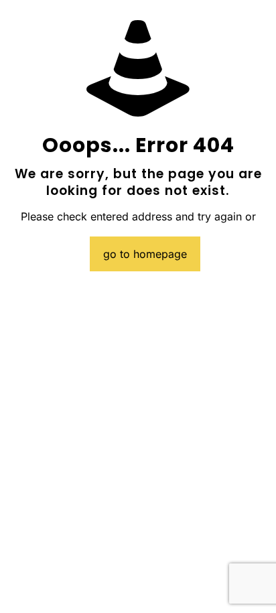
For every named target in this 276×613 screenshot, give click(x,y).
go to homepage (145, 254)
